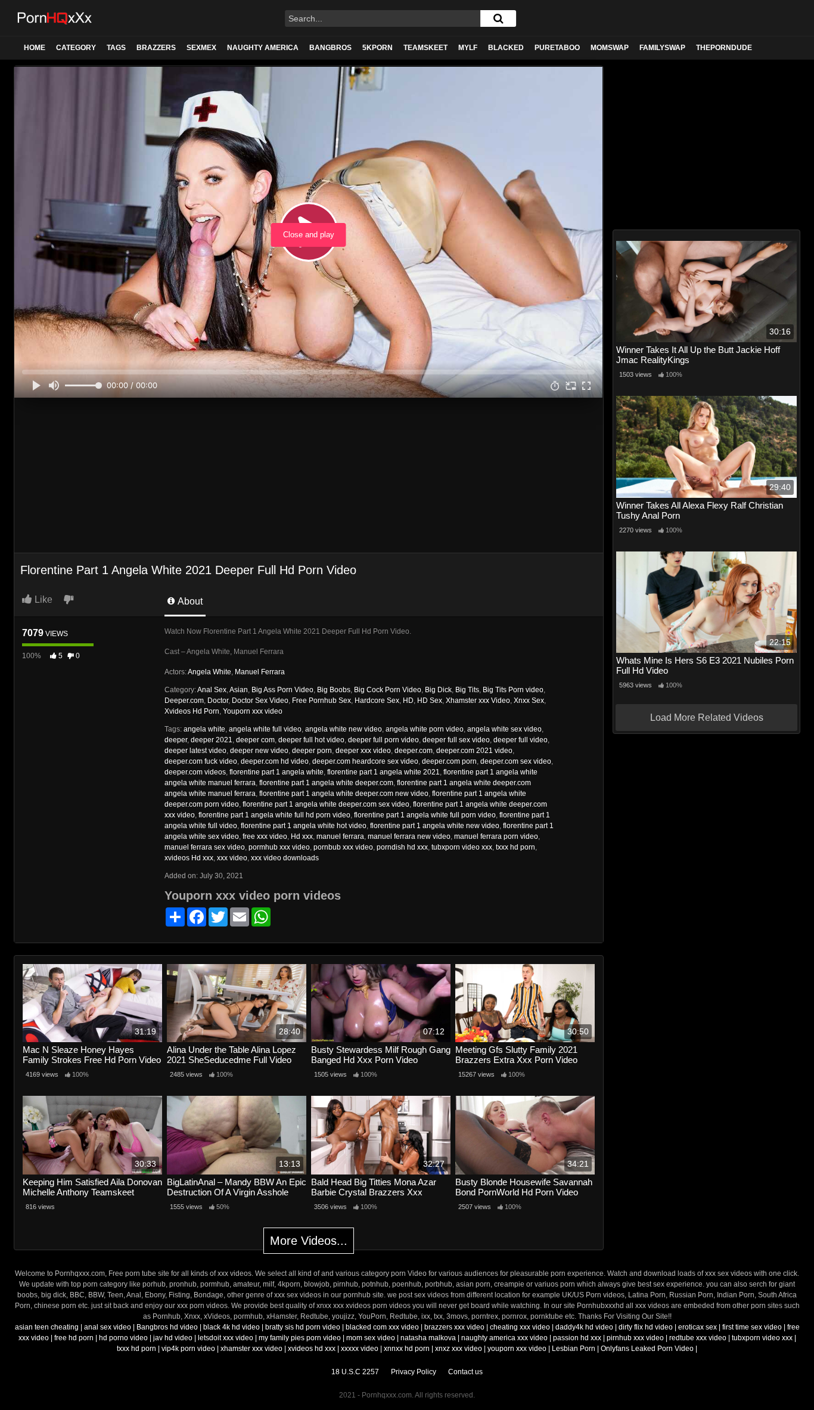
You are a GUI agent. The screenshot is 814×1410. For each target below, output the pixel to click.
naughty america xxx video (504, 1338)
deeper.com (413, 750)
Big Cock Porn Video (387, 690)
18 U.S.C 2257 (355, 1372)
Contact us (465, 1372)
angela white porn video (425, 729)
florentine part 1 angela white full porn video (425, 815)
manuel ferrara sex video (204, 847)
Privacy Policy (413, 1372)
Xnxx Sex (529, 700)
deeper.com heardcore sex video (365, 761)
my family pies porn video (300, 1338)
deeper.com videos (195, 772)
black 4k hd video (231, 1327)
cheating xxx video (520, 1327)
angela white (204, 729)
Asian (238, 690)
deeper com (255, 740)
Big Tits (467, 690)
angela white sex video (504, 729)
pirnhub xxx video (635, 1338)
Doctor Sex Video (260, 700)
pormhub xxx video (279, 847)
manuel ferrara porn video (496, 836)
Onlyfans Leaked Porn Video (647, 1348)
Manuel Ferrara (260, 672)
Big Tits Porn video (513, 690)
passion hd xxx (577, 1338)
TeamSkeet (425, 48)
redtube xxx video (697, 1338)
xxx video (232, 858)
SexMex (201, 48)
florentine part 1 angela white (276, 772)
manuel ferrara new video (409, 836)
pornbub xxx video (343, 847)
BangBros (330, 48)
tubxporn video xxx (461, 847)
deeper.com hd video (275, 761)
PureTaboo (557, 48)
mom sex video (370, 1338)
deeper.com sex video (515, 761)
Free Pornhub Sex (321, 700)
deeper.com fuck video (200, 761)
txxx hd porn (515, 847)
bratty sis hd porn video (302, 1327)
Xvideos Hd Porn (191, 711)
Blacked (506, 48)
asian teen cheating (47, 1327)
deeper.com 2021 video (474, 750)
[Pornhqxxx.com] (55, 18)
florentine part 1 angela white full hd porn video (274, 815)
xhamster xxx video (251, 1348)
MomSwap (610, 48)
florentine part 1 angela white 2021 (383, 772)
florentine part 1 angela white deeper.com (326, 783)
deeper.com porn (449, 761)
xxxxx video (359, 1348)
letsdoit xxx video (225, 1338)
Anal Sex (211, 690)
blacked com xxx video (382, 1327)
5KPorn (377, 48)
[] (498, 18)
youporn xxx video (516, 1348)
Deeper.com (184, 700)
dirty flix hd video (646, 1327)
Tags (116, 48)
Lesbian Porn (573, 1348)
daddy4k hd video (584, 1327)
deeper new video (259, 750)
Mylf (467, 48)
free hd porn (74, 1338)
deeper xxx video (363, 750)
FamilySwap (662, 48)
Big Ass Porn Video (282, 690)
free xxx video (265, 836)
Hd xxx (302, 836)
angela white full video (265, 729)
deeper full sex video (456, 740)
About (189, 601)
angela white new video (343, 729)
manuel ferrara (340, 836)
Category (76, 48)
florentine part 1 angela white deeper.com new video (343, 793)
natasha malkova (428, 1338)
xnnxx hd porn (407, 1348)
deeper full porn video (383, 740)
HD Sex (429, 700)
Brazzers (156, 48)
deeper (175, 740)
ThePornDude (724, 48)
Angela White (209, 672)
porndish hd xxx (402, 847)
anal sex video (107, 1327)
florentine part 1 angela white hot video (303, 826)
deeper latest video (195, 750)
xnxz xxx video (458, 1348)
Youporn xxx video (252, 711)
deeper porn (312, 750)
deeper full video (520, 740)
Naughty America (263, 48)
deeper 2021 (211, 740)
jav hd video (172, 1338)
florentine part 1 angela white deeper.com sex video (326, 804)
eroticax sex (697, 1327)
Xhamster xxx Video (478, 700)
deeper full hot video (311, 740)
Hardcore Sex (377, 700)
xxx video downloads (285, 858)
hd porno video (123, 1338)
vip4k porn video (188, 1348)
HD (408, 700)
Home (34, 48)
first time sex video (752, 1327)
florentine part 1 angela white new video (434, 826)
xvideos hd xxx (311, 1348)
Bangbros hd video (167, 1327)
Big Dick (438, 690)
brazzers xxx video (454, 1327)
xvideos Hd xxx (188, 858)
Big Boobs (333, 690)
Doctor (217, 700)
